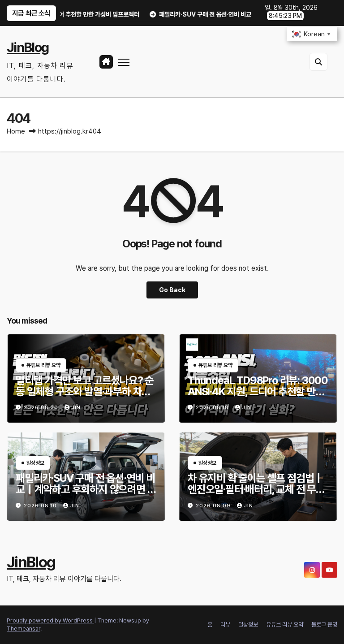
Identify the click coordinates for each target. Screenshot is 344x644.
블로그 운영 (324, 624)
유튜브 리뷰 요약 (284, 624)
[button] (318, 62)
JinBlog (27, 47)
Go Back (172, 290)
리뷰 (225, 624)
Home (16, 131)
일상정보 (248, 624)
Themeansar (23, 628)
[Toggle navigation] (124, 62)
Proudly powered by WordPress (50, 620)
